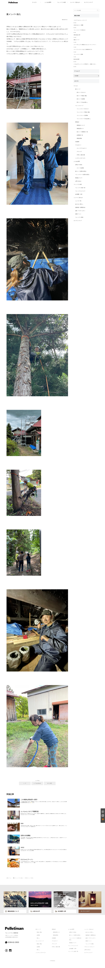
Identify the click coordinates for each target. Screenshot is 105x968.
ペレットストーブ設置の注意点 (82, 174)
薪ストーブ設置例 (81, 99)
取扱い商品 (39, 932)
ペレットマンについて (80, 191)
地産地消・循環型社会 (80, 207)
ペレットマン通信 (79, 217)
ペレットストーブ (79, 105)
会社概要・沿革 (78, 194)
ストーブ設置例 (80, 168)
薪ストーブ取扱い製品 (82, 95)
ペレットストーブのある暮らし (84, 118)
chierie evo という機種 (78, 25)
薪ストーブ (77, 89)
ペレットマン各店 (78, 184)
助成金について (78, 177)
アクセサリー (78, 145)
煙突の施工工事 (77, 34)
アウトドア (79, 151)
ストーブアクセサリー (82, 148)
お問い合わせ (78, 181)
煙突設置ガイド (80, 128)
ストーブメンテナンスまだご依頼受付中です (83, 49)
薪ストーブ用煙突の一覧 (82, 131)
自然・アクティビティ (80, 210)
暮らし (38, 938)
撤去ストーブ (76, 39)
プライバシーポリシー (89, 946)
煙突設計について (81, 125)
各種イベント (78, 214)
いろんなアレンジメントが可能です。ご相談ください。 (85, 64)
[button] (97, 10)
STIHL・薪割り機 (81, 154)
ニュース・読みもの (78, 197)
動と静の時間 (76, 59)
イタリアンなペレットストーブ (80, 20)
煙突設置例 (79, 138)
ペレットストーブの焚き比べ (80, 30)
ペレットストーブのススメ (83, 108)
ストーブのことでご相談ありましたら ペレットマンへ (85, 44)
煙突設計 (77, 122)
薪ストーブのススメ (81, 92)
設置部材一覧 (80, 135)
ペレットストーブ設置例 (82, 115)
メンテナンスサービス (80, 158)
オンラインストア (78, 220)
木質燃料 (77, 141)
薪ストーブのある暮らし (82, 102)
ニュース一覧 (78, 200)
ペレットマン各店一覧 (80, 187)
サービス (76, 85)
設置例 (38, 935)
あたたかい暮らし (79, 204)
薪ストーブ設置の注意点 (80, 171)
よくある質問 (77, 161)
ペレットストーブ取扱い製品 (83, 112)
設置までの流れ (78, 164)
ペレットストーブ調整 (78, 54)
